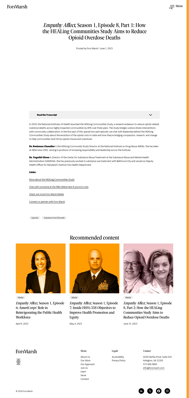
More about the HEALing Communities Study (51, 179)
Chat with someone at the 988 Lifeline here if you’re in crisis (58, 186)
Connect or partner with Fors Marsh (47, 201)
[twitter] (150, 391)
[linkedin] (141, 391)
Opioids (34, 217)
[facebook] (158, 391)
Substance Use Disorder (54, 217)
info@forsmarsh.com (153, 368)
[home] (17, 8)
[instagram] (167, 391)
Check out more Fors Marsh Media (46, 194)
